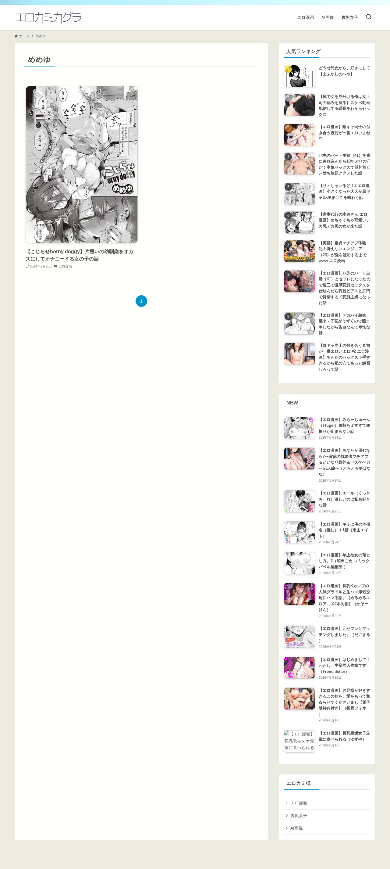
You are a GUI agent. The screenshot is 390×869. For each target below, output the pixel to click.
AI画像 (296, 828)
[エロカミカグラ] (48, 17)
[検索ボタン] (368, 17)
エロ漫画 (298, 802)
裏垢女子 (298, 815)
